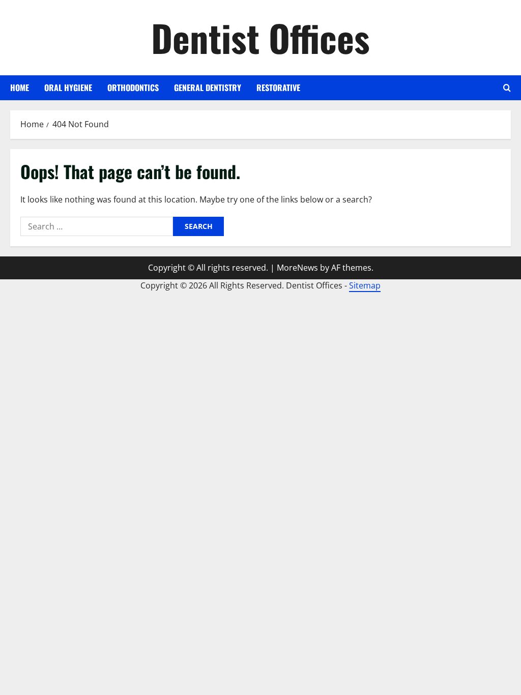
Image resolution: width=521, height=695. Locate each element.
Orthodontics (133, 87)
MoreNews (297, 267)
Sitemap (365, 285)
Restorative (278, 87)
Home (19, 87)
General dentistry (207, 87)
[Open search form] (507, 88)
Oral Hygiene (68, 87)
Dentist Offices (260, 37)
